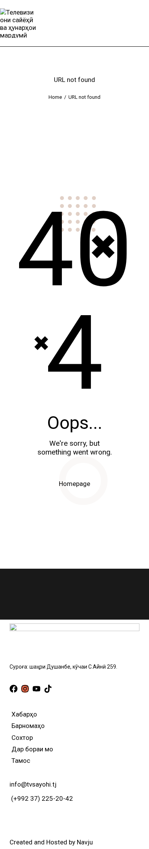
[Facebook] (14, 689)
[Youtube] (36, 689)
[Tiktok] (48, 689)
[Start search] (143, 23)
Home (55, 97)
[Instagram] (25, 689)
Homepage (74, 483)
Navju (85, 842)
